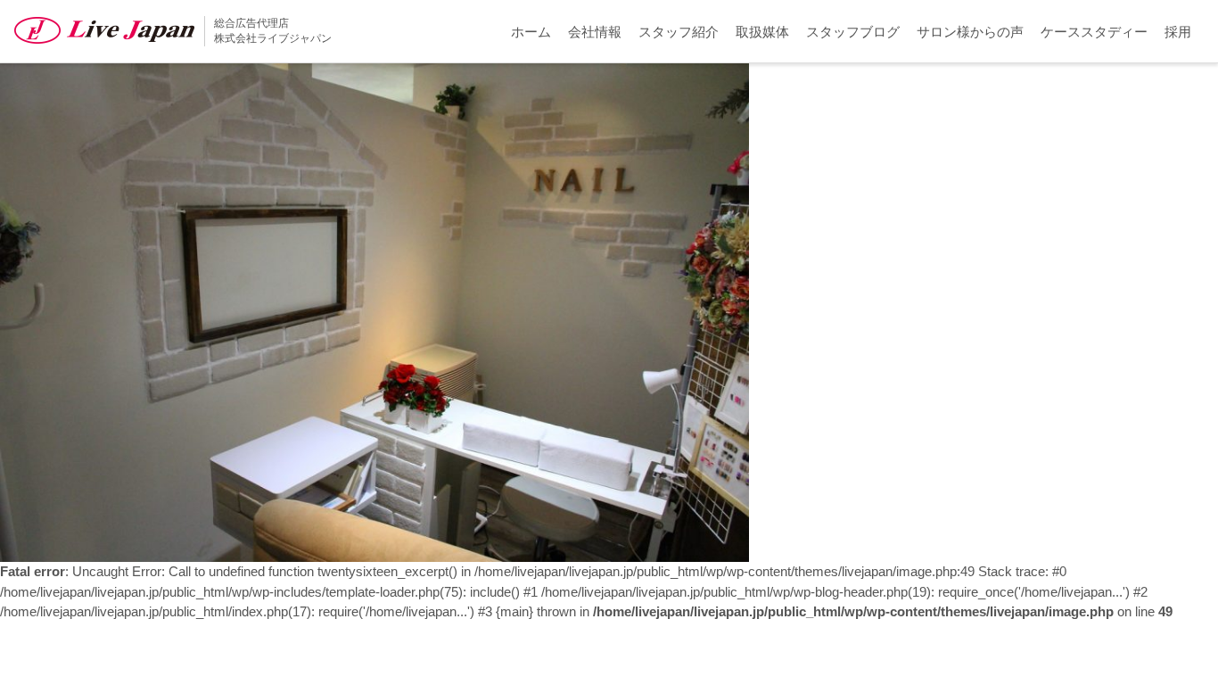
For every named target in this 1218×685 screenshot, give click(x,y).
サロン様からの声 (970, 31)
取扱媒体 (762, 31)
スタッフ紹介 (678, 31)
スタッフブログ (853, 31)
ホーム (531, 31)
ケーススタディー (1094, 31)
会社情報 (594, 31)
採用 (1178, 31)
